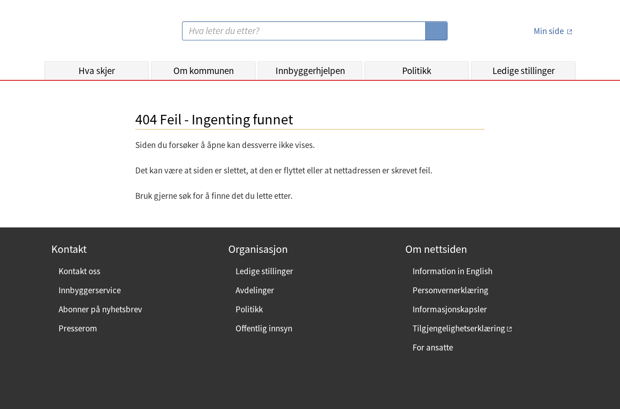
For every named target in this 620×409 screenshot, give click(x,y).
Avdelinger (255, 290)
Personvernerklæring (450, 290)
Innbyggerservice (90, 290)
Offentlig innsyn (264, 328)
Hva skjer (97, 70)
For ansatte (433, 347)
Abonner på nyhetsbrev (100, 309)
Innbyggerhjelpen (310, 70)
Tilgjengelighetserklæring (459, 328)
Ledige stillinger (523, 70)
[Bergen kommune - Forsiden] (81, 34)
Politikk (416, 70)
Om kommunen (203, 70)
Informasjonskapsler (450, 309)
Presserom (78, 328)
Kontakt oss (79, 271)
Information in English (452, 271)
